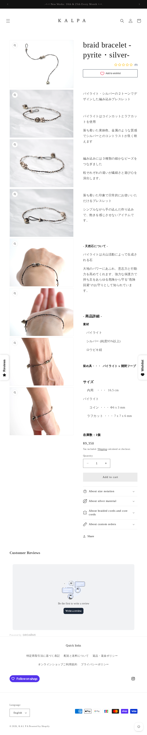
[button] (8, 21)
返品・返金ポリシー (105, 655)
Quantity (88, 455)
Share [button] (90, 536)
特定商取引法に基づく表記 (43, 655)
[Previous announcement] (7, 4)
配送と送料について (76, 655)
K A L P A (24, 726)
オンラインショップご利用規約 (57, 664)
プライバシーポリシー (95, 664)
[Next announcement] (139, 4)
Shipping (102, 449)
